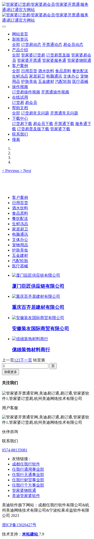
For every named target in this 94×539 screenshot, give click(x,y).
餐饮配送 (20, 218)
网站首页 (20, 34)
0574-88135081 (14, 450)
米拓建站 (30, 534)
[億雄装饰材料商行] (30, 339)
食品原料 (20, 213)
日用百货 (20, 203)
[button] (11, 170)
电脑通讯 (20, 234)
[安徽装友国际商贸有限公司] (38, 318)
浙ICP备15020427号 (19, 525)
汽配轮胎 (20, 261)
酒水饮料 (20, 208)
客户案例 (20, 197)
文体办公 (20, 239)
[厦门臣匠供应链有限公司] (36, 275)
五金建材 (20, 255)
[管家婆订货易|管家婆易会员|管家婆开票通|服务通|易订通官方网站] (47, 12)
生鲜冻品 (20, 224)
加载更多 (10, 372)
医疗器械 (20, 266)
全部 (16, 44)
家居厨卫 (20, 229)
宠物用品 (20, 245)
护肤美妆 (20, 250)
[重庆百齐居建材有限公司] (36, 296)
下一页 (26, 360)
